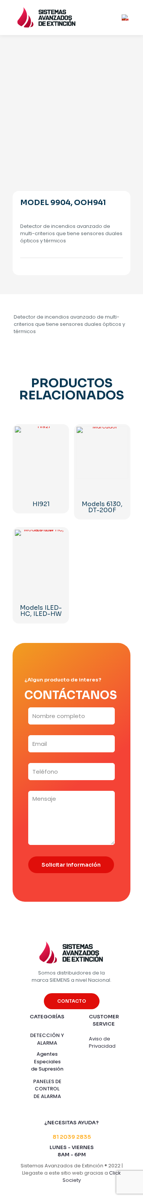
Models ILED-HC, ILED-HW (41, 611)
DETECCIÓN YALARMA (47, 1039)
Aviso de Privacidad (102, 1042)
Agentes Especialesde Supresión (47, 1061)
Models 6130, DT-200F (102, 507)
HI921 (41, 504)
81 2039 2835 (72, 1136)
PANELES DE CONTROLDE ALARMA (47, 1089)
